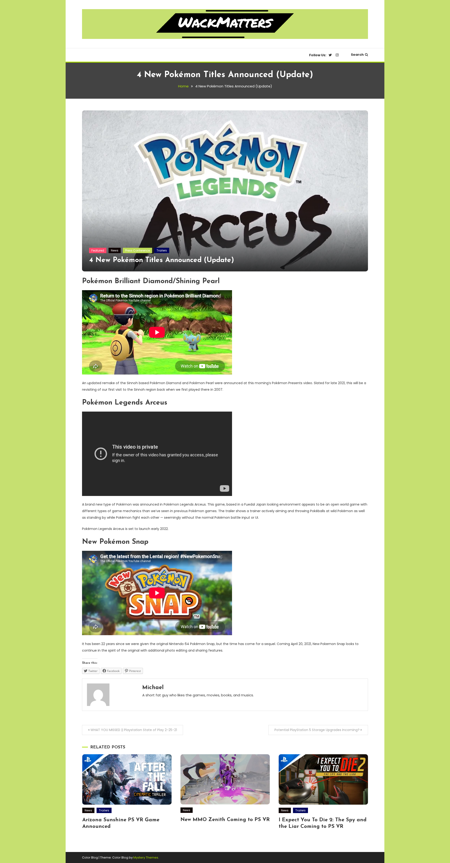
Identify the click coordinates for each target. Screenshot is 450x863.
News (114, 250)
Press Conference (137, 250)
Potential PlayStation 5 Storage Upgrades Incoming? (317, 730)
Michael (153, 687)
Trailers (162, 250)
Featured (97, 250)
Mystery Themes (145, 857)
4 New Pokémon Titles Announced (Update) (161, 260)
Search (357, 54)
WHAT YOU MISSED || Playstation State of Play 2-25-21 (133, 730)
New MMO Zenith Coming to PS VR (225, 819)
